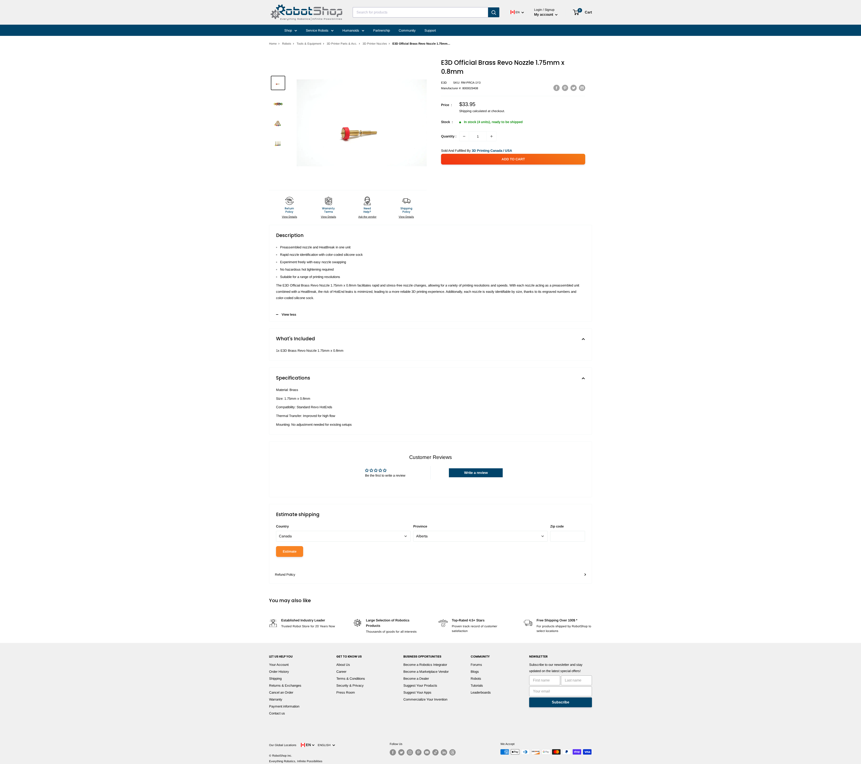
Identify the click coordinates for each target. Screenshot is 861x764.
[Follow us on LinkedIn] (444, 752)
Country (282, 526)
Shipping (275, 678)
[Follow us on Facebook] (393, 752)
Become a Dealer (416, 678)
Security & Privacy (350, 685)
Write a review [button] (476, 473)
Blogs (475, 671)
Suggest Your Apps (417, 692)
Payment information (284, 706)
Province (420, 526)
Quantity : (449, 136)
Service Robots (317, 30)
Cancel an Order (281, 692)
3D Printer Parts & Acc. (342, 43)
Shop (288, 30)
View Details (289, 216)
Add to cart (513, 159)
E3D (444, 82)
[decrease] (464, 136)
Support (430, 30)
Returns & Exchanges (285, 685)
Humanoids (351, 30)
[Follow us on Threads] (452, 752)
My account (544, 14)
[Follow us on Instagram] (410, 752)
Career (341, 671)
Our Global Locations (282, 745)
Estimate (289, 551)
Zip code (557, 526)
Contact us (277, 713)
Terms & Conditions (350, 678)
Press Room (345, 692)
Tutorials (477, 685)
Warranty (275, 699)
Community (407, 30)
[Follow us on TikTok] (435, 752)
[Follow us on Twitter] (401, 752)
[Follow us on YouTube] (427, 752)
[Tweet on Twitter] (573, 88)
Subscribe (560, 702)
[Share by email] (582, 88)
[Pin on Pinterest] (565, 88)
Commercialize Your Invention (425, 699)
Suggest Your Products (420, 685)
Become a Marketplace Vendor (426, 671)
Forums (476, 664)
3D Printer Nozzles (375, 43)
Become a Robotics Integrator (425, 664)
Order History (279, 671)
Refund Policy (285, 574)
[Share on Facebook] (556, 88)
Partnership (381, 30)
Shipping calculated (473, 111)
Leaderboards (481, 692)
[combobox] (420, 12)
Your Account (279, 664)
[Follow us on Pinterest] (418, 752)
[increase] (491, 136)
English (325, 745)
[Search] (493, 12)
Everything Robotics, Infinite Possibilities (295, 761)
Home (273, 43)
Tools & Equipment (309, 43)
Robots (286, 43)
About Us (343, 664)
